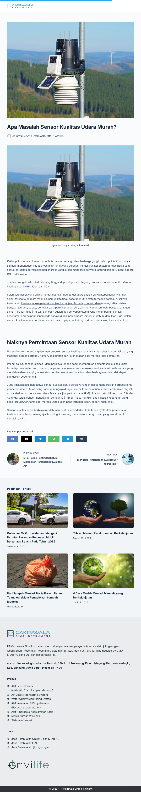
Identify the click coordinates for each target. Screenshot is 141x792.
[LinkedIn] (40, 439)
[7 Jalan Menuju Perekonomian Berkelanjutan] (103, 510)
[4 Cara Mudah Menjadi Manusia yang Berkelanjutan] (103, 571)
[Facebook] (12, 439)
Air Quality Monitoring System (29, 694)
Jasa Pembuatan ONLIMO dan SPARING (35, 738)
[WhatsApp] (53, 439)
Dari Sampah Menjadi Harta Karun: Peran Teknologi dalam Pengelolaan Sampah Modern (34, 597)
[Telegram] (67, 439)
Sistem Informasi (21, 720)
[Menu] (132, 6)
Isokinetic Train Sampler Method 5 (32, 690)
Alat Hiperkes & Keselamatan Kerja (32, 711)
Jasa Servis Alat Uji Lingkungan (30, 747)
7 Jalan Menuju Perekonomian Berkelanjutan (103, 533)
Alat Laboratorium (22, 686)
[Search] (126, 6)
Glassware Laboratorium (26, 707)
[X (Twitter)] (26, 439)
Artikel (59, 136)
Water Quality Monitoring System (31, 698)
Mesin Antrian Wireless (25, 716)
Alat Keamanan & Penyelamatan (30, 703)
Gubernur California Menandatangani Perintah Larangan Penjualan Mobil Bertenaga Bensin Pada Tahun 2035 (32, 537)
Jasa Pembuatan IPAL (24, 743)
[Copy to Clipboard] (81, 439)
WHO (28, 286)
